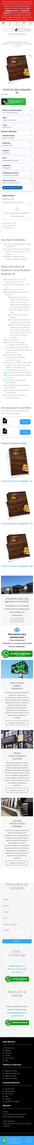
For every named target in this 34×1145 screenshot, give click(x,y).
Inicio (7, 42)
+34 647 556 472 (17, 1016)
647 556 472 (17, 972)
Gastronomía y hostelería (16, 42)
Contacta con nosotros (17, 723)
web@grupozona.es (17, 966)
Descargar (25, 421)
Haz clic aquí (17, 620)
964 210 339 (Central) (17, 969)
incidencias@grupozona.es (17, 1013)
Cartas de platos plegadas (16, 43)
